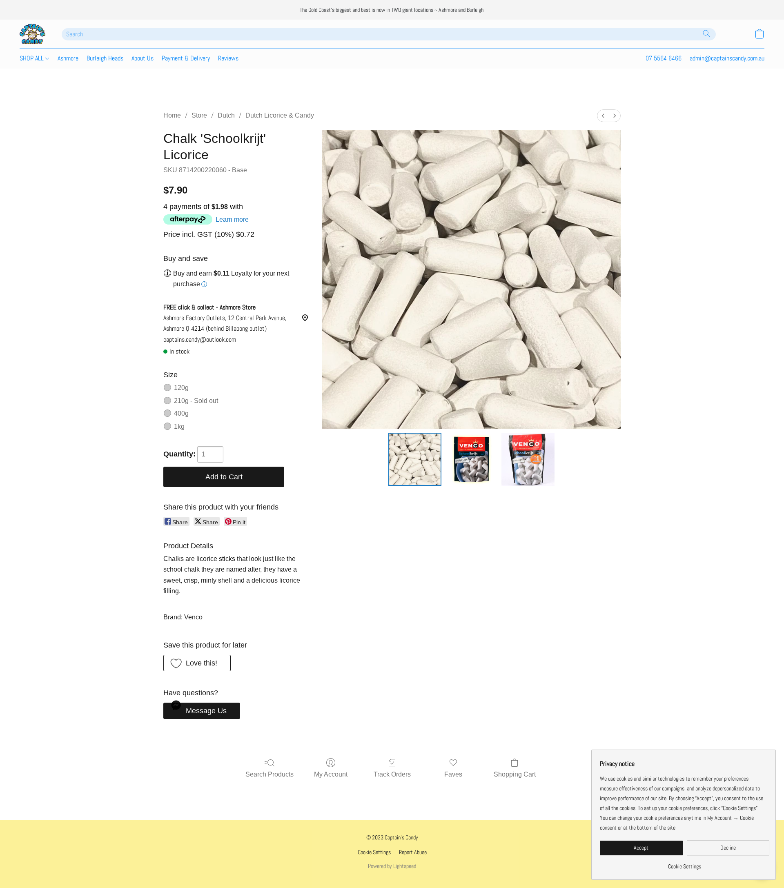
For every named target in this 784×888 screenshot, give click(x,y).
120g (181, 387)
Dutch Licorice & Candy (279, 115)
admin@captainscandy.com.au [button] (727, 58)
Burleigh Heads (105, 58)
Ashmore (68, 58)
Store (199, 115)
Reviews (228, 58)
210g (196, 400)
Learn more (232, 219)
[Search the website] (706, 33)
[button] (32, 34)
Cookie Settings (374, 852)
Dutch (226, 115)
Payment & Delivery (186, 58)
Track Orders (392, 774)
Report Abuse (413, 852)
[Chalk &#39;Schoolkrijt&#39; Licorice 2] (528, 459)
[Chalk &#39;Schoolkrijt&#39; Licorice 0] (414, 459)
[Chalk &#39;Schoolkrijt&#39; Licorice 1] (471, 459)
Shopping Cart (515, 774)
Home (172, 115)
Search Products (269, 774)
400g (181, 413)
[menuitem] (603, 116)
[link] (684, 863)
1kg (179, 426)
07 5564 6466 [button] (664, 58)
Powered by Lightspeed (392, 866)
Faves (453, 774)
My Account (330, 774)
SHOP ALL (32, 58)
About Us (142, 58)
